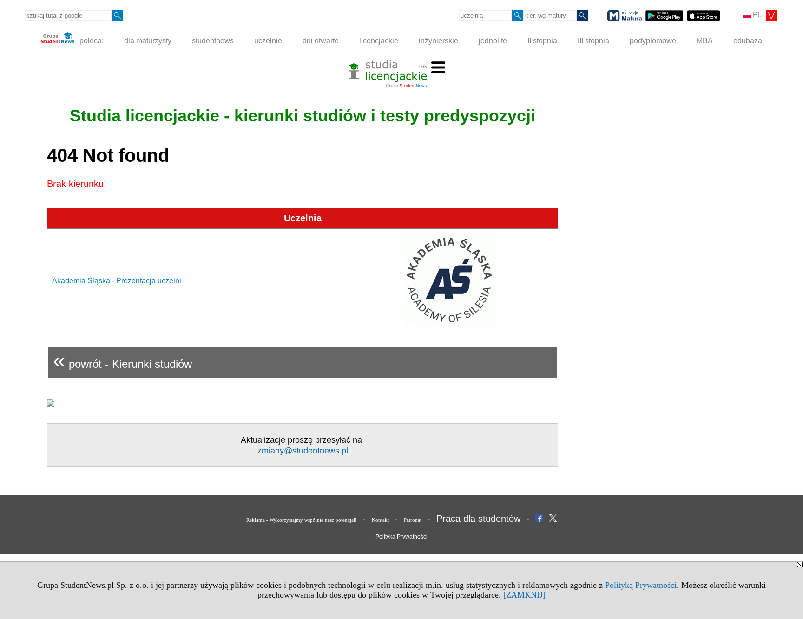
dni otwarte (321, 41)
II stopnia (542, 41)
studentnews (213, 41)
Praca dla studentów (478, 518)
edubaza (747, 41)
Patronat (412, 520)
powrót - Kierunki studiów (122, 360)
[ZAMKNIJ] (524, 594)
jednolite (493, 41)
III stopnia (593, 41)
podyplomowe (653, 41)
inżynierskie (438, 41)
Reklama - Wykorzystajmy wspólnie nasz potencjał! (301, 520)
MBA (705, 41)
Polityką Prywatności (641, 585)
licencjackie (378, 41)
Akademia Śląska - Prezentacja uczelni (116, 281)
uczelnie (268, 41)
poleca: (91, 41)
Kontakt (380, 520)
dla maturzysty (147, 41)
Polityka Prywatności (401, 536)
